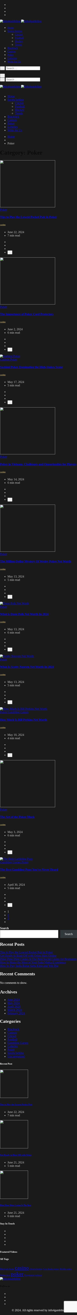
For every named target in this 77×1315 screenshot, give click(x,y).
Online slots (5, 1275)
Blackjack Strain (7, 1269)
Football (19, 38)
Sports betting (14, 31)
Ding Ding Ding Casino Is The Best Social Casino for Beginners (38, 959)
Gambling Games (17, 1042)
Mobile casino (66, 1269)
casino (22, 1268)
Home (10, 27)
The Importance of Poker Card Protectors (26, 314)
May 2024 (13, 1003)
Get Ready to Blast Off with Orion (15, 1155)
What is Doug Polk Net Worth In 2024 (24, 614)
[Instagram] (8, 1303)
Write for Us (14, 61)
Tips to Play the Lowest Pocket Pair (16, 1104)
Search (4, 928)
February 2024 (16, 1013)
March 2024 (14, 1009)
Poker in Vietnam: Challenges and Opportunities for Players (38, 464)
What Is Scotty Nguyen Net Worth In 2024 (27, 666)
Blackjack (12, 48)
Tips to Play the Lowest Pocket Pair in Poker (28, 217)
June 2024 (13, 999)
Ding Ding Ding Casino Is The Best (15, 1205)
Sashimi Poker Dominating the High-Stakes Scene (31, 367)
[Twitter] (8, 1297)
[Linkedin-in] (8, 1300)
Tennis (18, 44)
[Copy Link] (9, 252)
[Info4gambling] (20, 21)
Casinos (11, 51)
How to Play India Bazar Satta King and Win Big (29, 965)
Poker (10, 54)
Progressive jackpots (33, 1275)
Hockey (19, 41)
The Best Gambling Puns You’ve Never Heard (29, 869)
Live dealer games (51, 1269)
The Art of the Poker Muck (17, 816)
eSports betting (36, 1269)
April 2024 (13, 1006)
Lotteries (12, 58)
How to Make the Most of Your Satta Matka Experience (33, 962)
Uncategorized (16, 1056)
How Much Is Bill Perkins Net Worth (23, 719)
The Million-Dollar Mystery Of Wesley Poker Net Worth (35, 561)
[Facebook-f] (8, 1293)
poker (17, 1274)
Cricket (19, 34)
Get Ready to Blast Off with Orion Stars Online (28, 955)
